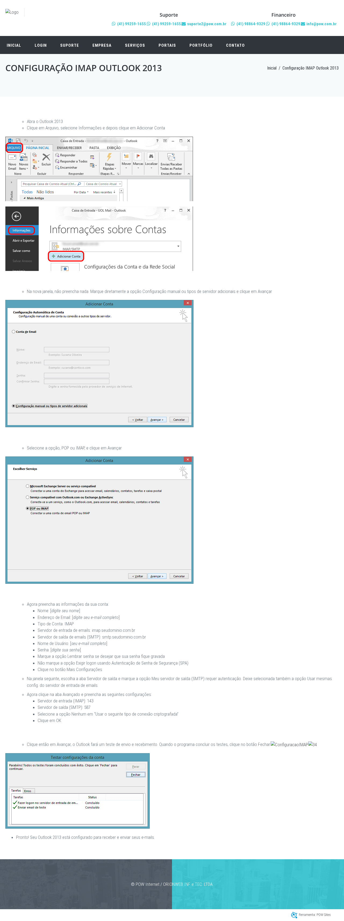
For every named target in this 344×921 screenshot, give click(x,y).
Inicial (14, 45)
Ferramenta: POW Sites (315, 915)
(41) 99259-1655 (131, 23)
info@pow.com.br (321, 23)
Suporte (69, 45)
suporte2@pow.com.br (206, 23)
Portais (167, 45)
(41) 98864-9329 (250, 23)
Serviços (135, 45)
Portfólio (201, 45)
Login (41, 45)
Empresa (102, 45)
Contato (235, 45)
